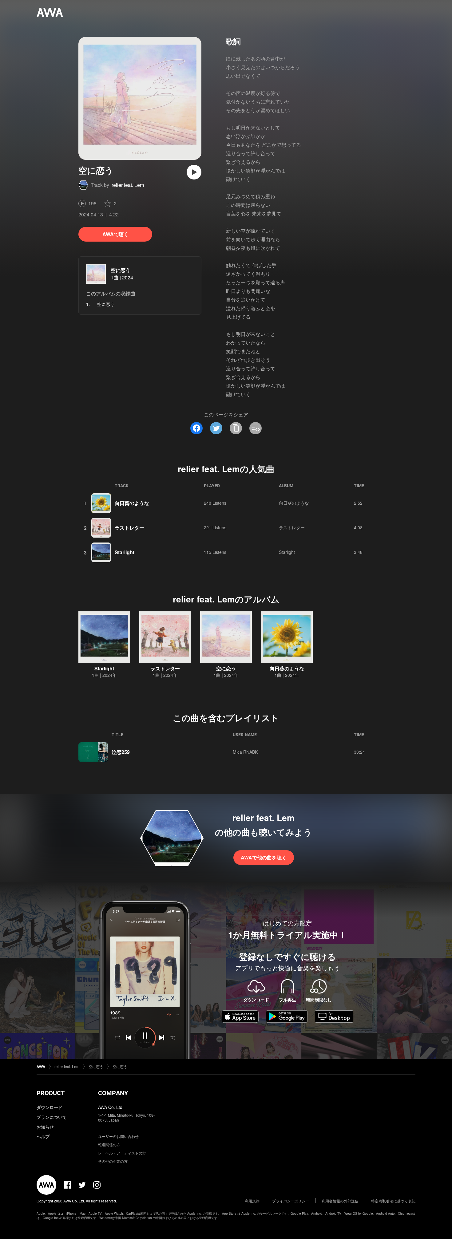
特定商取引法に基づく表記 (393, 1200)
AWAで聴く (115, 234)
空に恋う (120, 270)
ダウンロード (49, 1107)
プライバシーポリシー (290, 1200)
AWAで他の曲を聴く (264, 857)
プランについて (52, 1117)
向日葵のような (132, 503)
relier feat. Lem (128, 184)
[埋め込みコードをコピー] (255, 428)
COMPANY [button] (113, 1093)
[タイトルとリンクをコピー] (236, 428)
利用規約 (252, 1200)
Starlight (124, 552)
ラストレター (129, 527)
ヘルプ (43, 1136)
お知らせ (45, 1127)
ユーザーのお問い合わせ (118, 1136)
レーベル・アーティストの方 (122, 1152)
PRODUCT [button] (51, 1093)
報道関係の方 (109, 1144)
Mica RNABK (245, 752)
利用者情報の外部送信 (340, 1200)
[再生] (194, 172)
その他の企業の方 (113, 1161)
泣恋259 (121, 752)
